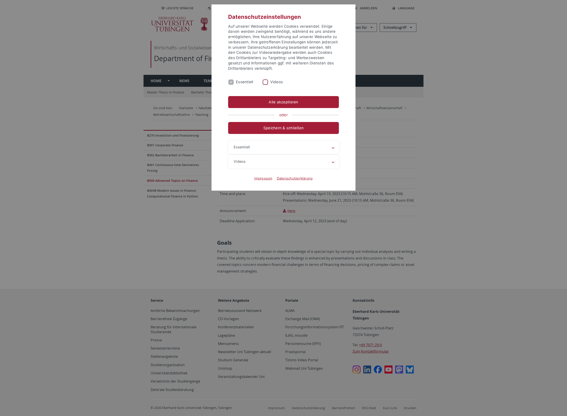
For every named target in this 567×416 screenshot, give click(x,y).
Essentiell (244, 82)
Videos (276, 82)
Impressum (263, 178)
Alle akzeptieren (283, 102)
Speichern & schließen (283, 128)
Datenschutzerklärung (295, 178)
